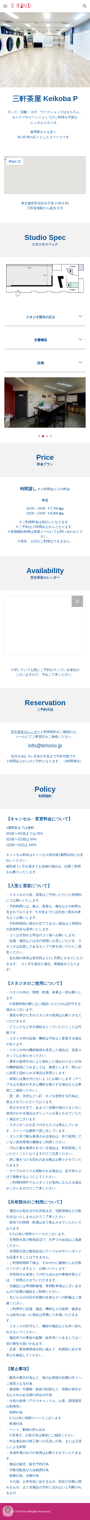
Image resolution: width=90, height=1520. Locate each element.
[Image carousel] (45, 407)
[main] (45, 119)
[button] (5, 6)
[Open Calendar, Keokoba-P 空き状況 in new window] (77, 601)
